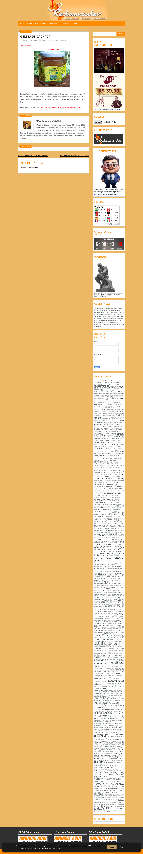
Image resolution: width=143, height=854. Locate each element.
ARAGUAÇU (121, 401)
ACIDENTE (121, 382)
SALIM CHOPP (105, 741)
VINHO (107, 806)
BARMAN (105, 418)
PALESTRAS (107, 655)
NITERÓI (112, 639)
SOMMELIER (98, 762)
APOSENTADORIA (110, 401)
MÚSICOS (104, 637)
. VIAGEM (97, 381)
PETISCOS (108, 683)
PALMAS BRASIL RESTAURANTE (105, 659)
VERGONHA (111, 804)
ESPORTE (104, 523)
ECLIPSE (96, 506)
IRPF (105, 587)
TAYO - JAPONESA (99, 774)
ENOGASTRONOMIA (113, 515)
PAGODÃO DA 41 (110, 653)
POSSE (112, 697)
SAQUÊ (119, 746)
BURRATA (106, 428)
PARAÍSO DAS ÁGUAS (117, 670)
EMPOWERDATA (117, 509)
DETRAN (107, 497)
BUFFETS (96, 428)
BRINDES (104, 426)
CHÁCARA (108, 448)
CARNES (97, 438)
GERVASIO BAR (110, 563)
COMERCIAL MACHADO (100, 457)
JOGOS (99, 590)
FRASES (118, 549)
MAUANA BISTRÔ (113, 618)
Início (22, 23)
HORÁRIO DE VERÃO (110, 576)
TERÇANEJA (100, 783)
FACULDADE (100, 536)
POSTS (119, 697)
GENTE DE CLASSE (115, 561)
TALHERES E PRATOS (114, 771)
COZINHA (116, 471)
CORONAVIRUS (118, 467)
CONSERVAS (117, 462)
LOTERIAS (99, 606)
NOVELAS (106, 641)
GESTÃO (119, 563)
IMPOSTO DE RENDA (102, 580)
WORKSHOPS (106, 811)
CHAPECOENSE (109, 450)
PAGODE (119, 653)
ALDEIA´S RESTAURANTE (115, 391)
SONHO (119, 762)
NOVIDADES (99, 643)
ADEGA (100, 384)
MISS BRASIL (118, 623)
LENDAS (96, 602)
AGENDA (113, 386)
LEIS (119, 601)
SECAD (111, 750)
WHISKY (119, 810)
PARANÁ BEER (120, 671)
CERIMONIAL (118, 446)
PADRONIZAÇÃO (98, 653)
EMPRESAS (97, 511)
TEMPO (120, 778)
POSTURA (97, 698)
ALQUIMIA (105, 397)
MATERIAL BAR (109, 615)
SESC (96, 753)
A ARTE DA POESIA (110, 381)
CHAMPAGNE (97, 450)
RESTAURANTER (114, 732)
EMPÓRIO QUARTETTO (101, 509)
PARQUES (118, 673)
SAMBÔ (114, 741)
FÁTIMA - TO (99, 537)
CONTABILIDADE (115, 464)
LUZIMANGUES (98, 608)
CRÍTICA (98, 474)
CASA (95, 440)
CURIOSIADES (117, 476)
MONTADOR (109, 628)
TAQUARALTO (98, 772)
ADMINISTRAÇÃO (100, 386)
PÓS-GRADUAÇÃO (100, 697)
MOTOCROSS (98, 630)
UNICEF (102, 795)
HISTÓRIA (117, 575)
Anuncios (75, 23)
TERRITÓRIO (110, 783)
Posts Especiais (41, 23)
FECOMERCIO (118, 537)
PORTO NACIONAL (102, 695)
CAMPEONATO (109, 431)
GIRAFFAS (103, 564)
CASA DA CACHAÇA (117, 440)
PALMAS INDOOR (111, 661)
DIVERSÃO (110, 502)
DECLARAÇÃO (105, 495)
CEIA (111, 446)
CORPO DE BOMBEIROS (102, 469)
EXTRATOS (121, 534)
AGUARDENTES (107, 390)
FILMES (106, 546)
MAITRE (121, 609)
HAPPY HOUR (116, 573)
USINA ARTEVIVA (99, 797)
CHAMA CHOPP (118, 448)
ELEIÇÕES (99, 508)
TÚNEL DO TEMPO (111, 794)
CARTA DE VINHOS (115, 438)
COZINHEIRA (97, 472)
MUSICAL (121, 634)
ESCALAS (96, 518)
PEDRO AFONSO (117, 677)
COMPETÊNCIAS (99, 458)
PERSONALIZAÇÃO (99, 681)
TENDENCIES (110, 781)
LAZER (106, 601)
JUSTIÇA (113, 592)
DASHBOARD (109, 491)
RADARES (119, 720)
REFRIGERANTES (109, 729)
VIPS (113, 808)
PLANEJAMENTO (111, 686)
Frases (29, 23)
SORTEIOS (97, 764)
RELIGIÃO (97, 731)
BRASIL (96, 424)
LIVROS (96, 604)
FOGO (105, 549)
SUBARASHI (99, 765)
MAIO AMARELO (112, 609)
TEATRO (111, 774)
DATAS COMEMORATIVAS (109, 492)
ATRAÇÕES (119, 408)
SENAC (118, 750)
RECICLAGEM (97, 725)
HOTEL (121, 576)
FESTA (109, 542)
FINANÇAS (116, 548)
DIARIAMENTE (117, 499)
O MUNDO (113, 645)
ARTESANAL (97, 406)
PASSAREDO (107, 675)
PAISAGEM (97, 655)
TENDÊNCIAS (98, 781)
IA (97, 578)
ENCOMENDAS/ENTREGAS (101, 513)
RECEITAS (106, 724)
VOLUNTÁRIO (109, 810)
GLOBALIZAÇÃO (116, 564)
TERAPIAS (121, 781)
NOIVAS (119, 639)
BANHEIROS (111, 413)
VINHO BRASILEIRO (118, 806)
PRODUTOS (117, 711)
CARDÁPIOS (119, 435)
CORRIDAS (97, 470)
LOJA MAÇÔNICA (105, 604)
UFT (97, 795)
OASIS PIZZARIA (102, 646)
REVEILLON (113, 734)
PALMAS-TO (117, 663)
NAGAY (113, 638)
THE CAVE (100, 786)
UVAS (103, 799)
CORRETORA (117, 469)
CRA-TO (105, 472)
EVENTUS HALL (119, 530)
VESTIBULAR (120, 804)
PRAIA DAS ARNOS (111, 704)
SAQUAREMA (107, 746)
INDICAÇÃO (119, 582)
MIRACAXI (117, 621)
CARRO (104, 438)
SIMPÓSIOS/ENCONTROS (113, 758)
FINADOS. (107, 548)
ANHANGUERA (99, 399)
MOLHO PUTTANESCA (109, 627)
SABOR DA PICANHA (99, 739)
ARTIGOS (118, 406)
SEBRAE (103, 750)
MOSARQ (118, 628)
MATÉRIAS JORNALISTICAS (106, 616)
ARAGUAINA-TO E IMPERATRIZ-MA (109, 402)
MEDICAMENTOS (98, 620)
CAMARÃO (119, 429)
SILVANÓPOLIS (119, 755)
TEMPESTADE (111, 778)
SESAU (119, 751)
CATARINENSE (104, 446)
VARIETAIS (99, 802)
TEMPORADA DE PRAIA (102, 779)
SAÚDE (121, 748)
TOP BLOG (121, 788)
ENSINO (119, 516)
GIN (95, 564)
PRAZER (115, 708)
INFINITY (96, 583)
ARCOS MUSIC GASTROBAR (114, 404)
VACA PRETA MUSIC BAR (115, 799)
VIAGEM (99, 806)
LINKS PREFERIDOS (115, 602)
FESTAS (100, 544)
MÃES (104, 609)
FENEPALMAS (98, 541)
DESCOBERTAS (98, 497)
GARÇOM (118, 555)
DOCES (118, 502)
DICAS (96, 501)
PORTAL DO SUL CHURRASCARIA (114, 693)
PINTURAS (119, 685)
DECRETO (117, 495)
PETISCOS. (118, 683)
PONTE (105, 691)
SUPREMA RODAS (110, 769)
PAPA (115, 668)
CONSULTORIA (99, 464)
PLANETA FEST (107, 688)
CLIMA (111, 455)
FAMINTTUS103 (120, 536)
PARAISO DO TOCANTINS (104, 671)
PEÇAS (106, 677)
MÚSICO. (96, 637)
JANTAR (112, 587)
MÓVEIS (107, 630)
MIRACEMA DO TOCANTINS (103, 623)
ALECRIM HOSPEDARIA (102, 393)
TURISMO (121, 794)
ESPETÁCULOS (105, 521)
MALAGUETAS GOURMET (106, 611)
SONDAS (110, 762)
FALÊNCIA (110, 536)
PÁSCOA (97, 675)
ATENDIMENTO (107, 408)
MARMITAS (99, 615)
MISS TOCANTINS (100, 625)
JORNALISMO (97, 592)
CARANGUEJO (109, 435)
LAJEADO (117, 597)
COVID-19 (106, 470)
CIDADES (120, 451)
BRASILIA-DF (107, 424)
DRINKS (111, 504)
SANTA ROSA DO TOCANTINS (109, 742)
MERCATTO (118, 620)
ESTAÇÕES (97, 526)
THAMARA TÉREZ (118, 785)
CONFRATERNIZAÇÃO (101, 462)
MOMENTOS (100, 628)
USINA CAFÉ (111, 797)
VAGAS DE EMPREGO (109, 801)
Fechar (122, 847)
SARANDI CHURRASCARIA (101, 748)
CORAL (110, 467)
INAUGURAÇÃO (99, 582)
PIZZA (95, 686)
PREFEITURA (108, 709)
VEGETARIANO (110, 802)
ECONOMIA (104, 506)
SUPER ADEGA (98, 767)
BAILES (112, 411)
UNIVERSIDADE (110, 795)
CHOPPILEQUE (99, 451)
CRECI (111, 472)
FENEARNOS (118, 539)
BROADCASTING (117, 426)
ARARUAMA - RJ (99, 404)
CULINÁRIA (115, 474)
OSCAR (122, 650)
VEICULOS (119, 802)
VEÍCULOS (97, 804)
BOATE (110, 423)
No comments (61, 40)
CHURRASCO (110, 451)
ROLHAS (109, 738)
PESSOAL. (97, 683)
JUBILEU (106, 592)
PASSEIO (118, 675)
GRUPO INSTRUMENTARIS (110, 570)
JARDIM (107, 589)
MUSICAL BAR (102, 636)
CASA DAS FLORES (103, 442)
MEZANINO (97, 621)
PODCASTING (107, 690)
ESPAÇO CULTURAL (109, 520)
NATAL (122, 637)
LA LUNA (116, 595)
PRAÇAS (108, 702)
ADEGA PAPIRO (114, 384)
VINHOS (100, 808)
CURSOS (111, 485)
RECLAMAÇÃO (114, 725)
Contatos (65, 23)
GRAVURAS (97, 570)
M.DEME (107, 608)
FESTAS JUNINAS (114, 544)
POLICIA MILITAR (117, 690)
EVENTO (96, 530)
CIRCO (96, 455)
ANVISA (101, 401)
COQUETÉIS (100, 467)
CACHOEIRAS (97, 429)
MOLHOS (121, 627)
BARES (120, 415)
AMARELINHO (118, 397)
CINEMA (118, 453)
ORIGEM (107, 650)
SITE (95, 760)
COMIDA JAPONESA (116, 457)
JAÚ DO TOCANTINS (118, 589)
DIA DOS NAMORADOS (102, 499)
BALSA (104, 413)
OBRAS (112, 646)
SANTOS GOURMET (109, 744)
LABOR (107, 597)
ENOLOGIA (97, 516)
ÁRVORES (97, 408)
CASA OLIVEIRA (104, 440)
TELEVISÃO (100, 778)
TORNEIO (98, 790)
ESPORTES (115, 523)
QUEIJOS (121, 718)
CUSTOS (99, 491)
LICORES (103, 602)
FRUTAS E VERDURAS (102, 551)
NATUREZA (101, 639)
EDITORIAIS (120, 506)
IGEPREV (111, 578)
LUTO (118, 606)
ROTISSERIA (118, 738)
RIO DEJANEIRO (111, 736)
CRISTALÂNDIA (120, 472)
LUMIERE (108, 606)
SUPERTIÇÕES (98, 769)
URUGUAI (119, 795)
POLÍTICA (97, 691)
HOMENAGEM (97, 576)
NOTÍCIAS (97, 641)
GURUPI (118, 571)
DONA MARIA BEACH (100, 504)
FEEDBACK (97, 539)
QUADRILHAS (110, 718)
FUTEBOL (120, 551)
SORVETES (105, 764)
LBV (114, 601)
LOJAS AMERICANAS (118, 604)
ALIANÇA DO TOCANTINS (109, 395)
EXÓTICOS (118, 532)
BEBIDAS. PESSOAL (100, 420)
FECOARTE (109, 537)
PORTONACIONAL (117, 695)
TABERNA (97, 771)
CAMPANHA (98, 431)
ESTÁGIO (105, 526)
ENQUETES (109, 516)
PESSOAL (112, 681)
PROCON (107, 711)
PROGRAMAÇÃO (118, 713)
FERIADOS (114, 541)
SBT (98, 750)
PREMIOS (119, 709)
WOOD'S (96, 811)
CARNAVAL (117, 437)
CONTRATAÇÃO (111, 465)
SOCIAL (111, 760)
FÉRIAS (121, 541)
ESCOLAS (106, 518)
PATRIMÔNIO (97, 677)
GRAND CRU (118, 568)
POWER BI (108, 700)
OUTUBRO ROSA (102, 652)
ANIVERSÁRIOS (117, 399)
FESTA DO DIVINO (119, 542)
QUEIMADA (99, 720)
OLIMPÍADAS (98, 648)
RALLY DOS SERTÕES (101, 722)
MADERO (97, 609)
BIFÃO (114, 420)
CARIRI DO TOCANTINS (103, 436)
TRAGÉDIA (119, 790)
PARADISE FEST (103, 670)
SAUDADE (114, 748)
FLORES (98, 549)
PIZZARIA (102, 686)
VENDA (104, 804)
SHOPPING (99, 755)
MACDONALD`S (117, 608)
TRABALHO (108, 790)
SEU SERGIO (105, 753)
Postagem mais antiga (74, 155)
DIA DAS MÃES (118, 497)
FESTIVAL (97, 546)
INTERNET (97, 587)
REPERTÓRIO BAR (108, 731)
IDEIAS (103, 578)
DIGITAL (104, 500)
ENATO (115, 511)
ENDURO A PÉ (116, 513)
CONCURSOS (113, 460)
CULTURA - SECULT (101, 476)
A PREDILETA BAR (109, 382)
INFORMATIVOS (119, 583)
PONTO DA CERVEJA (116, 691)
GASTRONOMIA (115, 557)
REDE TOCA (109, 727)
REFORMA (99, 729)
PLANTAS (119, 688)
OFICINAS (119, 646)
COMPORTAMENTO (114, 458)
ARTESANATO (108, 406)
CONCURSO (97, 460)
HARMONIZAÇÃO (100, 575)
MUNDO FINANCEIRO (112, 632)
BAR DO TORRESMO (108, 415)
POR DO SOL (98, 693)
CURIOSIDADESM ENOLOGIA (102, 480)
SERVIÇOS (98, 752)
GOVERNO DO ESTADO (112, 566)
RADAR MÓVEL (109, 720)
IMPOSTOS (118, 580)
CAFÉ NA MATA (108, 429)
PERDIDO (116, 678)
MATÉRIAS (120, 615)
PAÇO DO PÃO (116, 652)
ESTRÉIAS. (108, 528)
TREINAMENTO (112, 792)
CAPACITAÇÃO (104, 433)
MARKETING (120, 613)
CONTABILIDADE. (98, 465)
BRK (110, 426)
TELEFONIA (121, 776)
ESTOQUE (112, 526)
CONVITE (121, 465)
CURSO (114, 480)
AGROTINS (97, 390)
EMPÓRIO (119, 507)
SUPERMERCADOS (113, 767)
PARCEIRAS (99, 673)
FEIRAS (107, 539)
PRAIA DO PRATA (108, 706)
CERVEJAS (98, 448)
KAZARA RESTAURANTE (115, 594)
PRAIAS (108, 708)
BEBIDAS (115, 418)
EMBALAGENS (111, 507)
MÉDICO (109, 620)
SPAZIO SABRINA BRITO (117, 764)
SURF (120, 769)
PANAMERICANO (98, 668)
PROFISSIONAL (100, 713)
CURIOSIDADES (47, 40)
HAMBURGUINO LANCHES (101, 573)
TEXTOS (107, 785)
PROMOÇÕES (98, 718)
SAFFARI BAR (111, 739)
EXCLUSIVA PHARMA (103, 532)
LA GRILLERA (106, 595)
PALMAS (118, 655)
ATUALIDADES (98, 409)
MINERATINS (107, 621)
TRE (103, 792)
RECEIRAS (97, 724)
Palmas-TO (54, 23)
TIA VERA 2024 (113, 786)
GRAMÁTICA (109, 568)
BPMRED (119, 422)
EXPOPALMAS (98, 534)
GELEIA (103, 561)
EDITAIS (112, 506)
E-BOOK (120, 504)
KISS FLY (96, 595)
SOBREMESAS (103, 760)
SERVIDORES (110, 751)
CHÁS (119, 450)
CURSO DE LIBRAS (109, 482)
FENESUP (106, 541)
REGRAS (119, 729)
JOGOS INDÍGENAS (114, 590)
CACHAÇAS (117, 428)
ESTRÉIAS (99, 528)
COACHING (119, 455)
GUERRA (109, 571)
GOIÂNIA (96, 566)
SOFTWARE (119, 760)
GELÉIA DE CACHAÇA (35, 36)
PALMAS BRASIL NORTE (117, 657)
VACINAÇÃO (97, 801)
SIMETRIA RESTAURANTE (105, 757)
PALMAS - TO (99, 657)
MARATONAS (111, 613)
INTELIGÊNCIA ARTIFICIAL (114, 585)
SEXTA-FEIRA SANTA (117, 753)
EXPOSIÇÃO (110, 534)
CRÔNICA (105, 474)
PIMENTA (97, 685)
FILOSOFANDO (115, 546)
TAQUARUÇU (112, 773)
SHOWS (108, 755)
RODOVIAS (102, 738)
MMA (111, 625)
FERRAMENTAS (100, 542)
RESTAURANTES (100, 734)
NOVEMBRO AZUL (117, 641)
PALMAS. (104, 666)
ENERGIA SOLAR (99, 514)
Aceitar (111, 847)
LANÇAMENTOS (99, 599)
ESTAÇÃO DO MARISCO (114, 525)
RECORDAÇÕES (98, 727)
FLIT (122, 548)
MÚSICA (114, 634)
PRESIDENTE (97, 711)
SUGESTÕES (118, 765)
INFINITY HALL (106, 583)
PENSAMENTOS (99, 678)
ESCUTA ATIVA (117, 518)
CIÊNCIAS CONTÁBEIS (104, 453)
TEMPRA (118, 779)
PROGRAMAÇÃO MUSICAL (105, 717)
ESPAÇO (96, 520)
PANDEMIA (108, 668)
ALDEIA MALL (100, 391)
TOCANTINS (107, 788)
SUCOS (108, 765)
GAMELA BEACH (106, 554)
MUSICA (106, 634)
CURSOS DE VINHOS (113, 486)
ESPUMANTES (98, 525)
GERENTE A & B (98, 563)
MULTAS (114, 630)
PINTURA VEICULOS (108, 685)
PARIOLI (109, 673)
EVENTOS (106, 530)
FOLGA (111, 549)
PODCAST (97, 690)
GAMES (108, 555)
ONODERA (111, 648)
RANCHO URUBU (117, 722)
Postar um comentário (29, 167)
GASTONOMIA (98, 558)
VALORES (121, 801)
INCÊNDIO (111, 582)
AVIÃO (104, 411)
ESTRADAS (121, 526)
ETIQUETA (117, 528)
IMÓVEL (119, 578)
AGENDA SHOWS (111, 388)
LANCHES (111, 599)
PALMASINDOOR (116, 666)
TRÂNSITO (97, 792)
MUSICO (118, 636)
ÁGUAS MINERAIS (119, 390)
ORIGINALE (114, 650)
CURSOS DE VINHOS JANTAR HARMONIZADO (109, 488)
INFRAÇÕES (100, 585)
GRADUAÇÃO (98, 568)
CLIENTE (104, 455)
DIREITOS (112, 500)
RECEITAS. (119, 724)
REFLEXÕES (120, 727)
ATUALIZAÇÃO (110, 409)
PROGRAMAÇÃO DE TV (109, 715)
